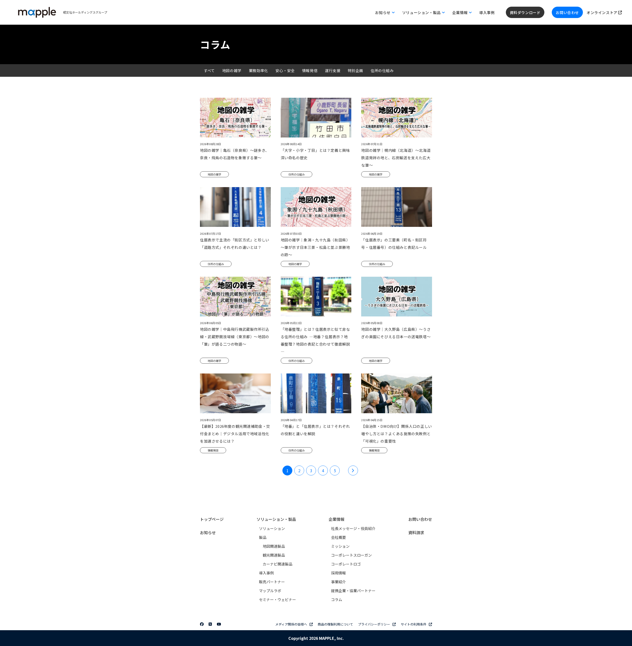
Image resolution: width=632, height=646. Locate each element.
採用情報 (338, 572)
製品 (262, 537)
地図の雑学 (231, 70)
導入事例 (486, 12)
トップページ (212, 519)
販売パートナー (272, 581)
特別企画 (355, 70)
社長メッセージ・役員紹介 (353, 528)
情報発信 (309, 70)
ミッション (340, 546)
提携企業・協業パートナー (353, 590)
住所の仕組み (382, 70)
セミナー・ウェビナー (277, 599)
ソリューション (272, 528)
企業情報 (336, 519)
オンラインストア (602, 12)
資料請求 (416, 532)
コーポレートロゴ (346, 564)
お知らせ (208, 532)
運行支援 (332, 70)
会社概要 (338, 537)
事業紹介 (338, 581)
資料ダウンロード (525, 12)
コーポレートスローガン (351, 555)
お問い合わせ (567, 12)
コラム (336, 599)
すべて (209, 70)
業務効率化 (258, 70)
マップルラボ (270, 590)
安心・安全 (285, 70)
